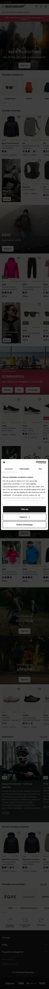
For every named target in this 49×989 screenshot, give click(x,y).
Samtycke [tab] (9, 469)
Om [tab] (40, 469)
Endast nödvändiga (24, 525)
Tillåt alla (24, 509)
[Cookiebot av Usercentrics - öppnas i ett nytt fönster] (35, 462)
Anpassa (23, 517)
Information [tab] (24, 469)
